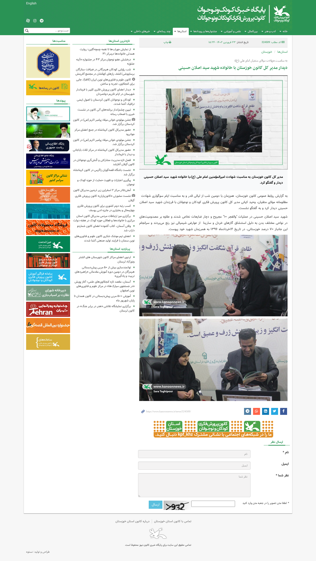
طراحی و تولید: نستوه (38, 552)
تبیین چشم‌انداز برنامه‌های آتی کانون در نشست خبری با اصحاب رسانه (106, 112)
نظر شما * (282, 475)
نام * (286, 452)
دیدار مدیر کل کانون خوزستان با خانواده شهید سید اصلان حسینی (233, 67)
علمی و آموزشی (232, 31)
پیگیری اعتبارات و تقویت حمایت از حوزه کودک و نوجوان (106, 182)
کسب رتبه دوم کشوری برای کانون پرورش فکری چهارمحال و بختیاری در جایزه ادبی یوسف (106, 208)
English (31, 3)
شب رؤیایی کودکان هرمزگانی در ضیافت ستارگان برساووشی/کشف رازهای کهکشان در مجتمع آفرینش (105, 71)
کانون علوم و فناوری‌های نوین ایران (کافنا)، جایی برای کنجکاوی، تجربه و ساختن (105, 81)
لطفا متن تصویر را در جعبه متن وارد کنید (265, 503)
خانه (285, 31)
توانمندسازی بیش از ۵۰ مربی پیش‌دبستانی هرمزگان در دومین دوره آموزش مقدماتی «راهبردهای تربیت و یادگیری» (105, 271)
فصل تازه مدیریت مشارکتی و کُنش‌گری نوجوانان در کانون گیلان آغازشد (104, 162)
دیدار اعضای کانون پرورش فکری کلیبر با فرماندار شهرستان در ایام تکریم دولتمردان (105, 91)
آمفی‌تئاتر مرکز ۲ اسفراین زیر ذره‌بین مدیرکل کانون (102, 190)
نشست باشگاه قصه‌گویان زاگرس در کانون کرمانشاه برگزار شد (104, 172)
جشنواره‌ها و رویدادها (205, 31)
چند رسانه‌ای (163, 31)
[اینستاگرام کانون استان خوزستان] (35, 21)
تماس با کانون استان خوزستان (173, 521)
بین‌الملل (253, 31)
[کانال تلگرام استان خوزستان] (42, 21)
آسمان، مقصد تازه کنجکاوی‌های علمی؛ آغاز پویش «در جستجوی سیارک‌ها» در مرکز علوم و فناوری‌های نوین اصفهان (104, 286)
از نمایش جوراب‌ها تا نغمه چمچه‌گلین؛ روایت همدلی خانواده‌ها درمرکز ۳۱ (107, 51)
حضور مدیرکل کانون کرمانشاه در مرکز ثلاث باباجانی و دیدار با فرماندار (104, 152)
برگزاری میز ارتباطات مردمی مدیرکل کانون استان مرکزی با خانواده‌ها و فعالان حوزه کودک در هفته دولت (104, 218)
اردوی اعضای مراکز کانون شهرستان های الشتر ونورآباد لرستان (107, 259)
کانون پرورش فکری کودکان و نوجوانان (235, 13)
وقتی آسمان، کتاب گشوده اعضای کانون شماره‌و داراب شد (106, 228)
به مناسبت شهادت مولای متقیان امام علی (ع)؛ (261, 61)
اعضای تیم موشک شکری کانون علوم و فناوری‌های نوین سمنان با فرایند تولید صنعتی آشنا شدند (104, 238)
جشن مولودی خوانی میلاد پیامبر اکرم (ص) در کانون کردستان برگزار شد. (104, 122)
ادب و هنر (270, 31)
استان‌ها (181, 31)
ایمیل (285, 464)
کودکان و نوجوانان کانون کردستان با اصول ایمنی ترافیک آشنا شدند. (106, 102)
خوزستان (266, 51)
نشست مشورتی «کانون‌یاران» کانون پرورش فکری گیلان (105, 198)
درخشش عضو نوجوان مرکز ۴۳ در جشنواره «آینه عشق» (105, 61)
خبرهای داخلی (142, 31)
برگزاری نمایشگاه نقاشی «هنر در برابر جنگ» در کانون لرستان (106, 308)
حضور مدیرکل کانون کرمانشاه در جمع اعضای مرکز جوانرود (104, 132)
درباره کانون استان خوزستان (132, 521)
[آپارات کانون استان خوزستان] (28, 21)
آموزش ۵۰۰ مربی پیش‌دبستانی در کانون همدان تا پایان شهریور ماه (104, 298)
